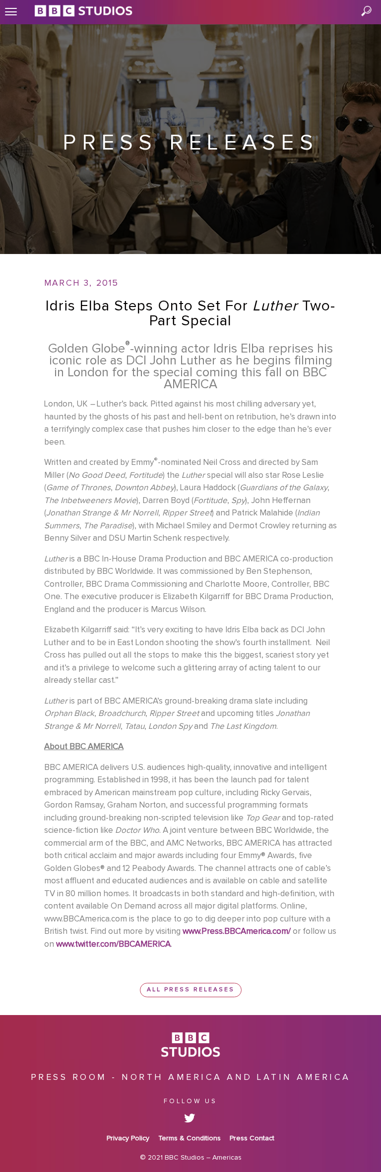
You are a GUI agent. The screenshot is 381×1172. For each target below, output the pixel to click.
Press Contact (252, 1138)
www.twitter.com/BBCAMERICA (113, 944)
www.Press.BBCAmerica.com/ (237, 931)
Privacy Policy (128, 1138)
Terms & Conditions (189, 1138)
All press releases (191, 990)
